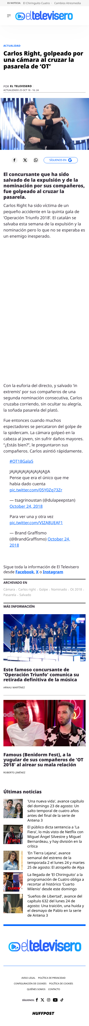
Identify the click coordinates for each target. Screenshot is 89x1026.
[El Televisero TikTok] (61, 1000)
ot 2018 (76, 590)
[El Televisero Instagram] (48, 1000)
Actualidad (12, 46)
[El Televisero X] (42, 1000)
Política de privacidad (51, 977)
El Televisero (21, 86)
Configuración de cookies (30, 983)
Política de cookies (61, 983)
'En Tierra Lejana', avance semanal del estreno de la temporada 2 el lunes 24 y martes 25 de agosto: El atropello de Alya (56, 860)
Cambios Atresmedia (68, 3)
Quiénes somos (36, 989)
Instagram (53, 571)
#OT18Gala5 (21, 461)
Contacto (54, 989)
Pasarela (9, 595)
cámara (9, 590)
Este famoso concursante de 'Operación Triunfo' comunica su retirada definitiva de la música (41, 674)
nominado (59, 590)
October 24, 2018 (26, 506)
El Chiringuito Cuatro (36, 3)
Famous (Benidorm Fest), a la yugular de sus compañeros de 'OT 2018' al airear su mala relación (43, 760)
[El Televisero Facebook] (37, 1000)
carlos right (27, 590)
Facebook (25, 571)
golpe (43, 590)
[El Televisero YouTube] (55, 1000)
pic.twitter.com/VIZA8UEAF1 (36, 523)
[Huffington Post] (43, 1014)
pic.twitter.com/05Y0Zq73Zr (36, 490)
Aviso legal (28, 977)
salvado (25, 595)
